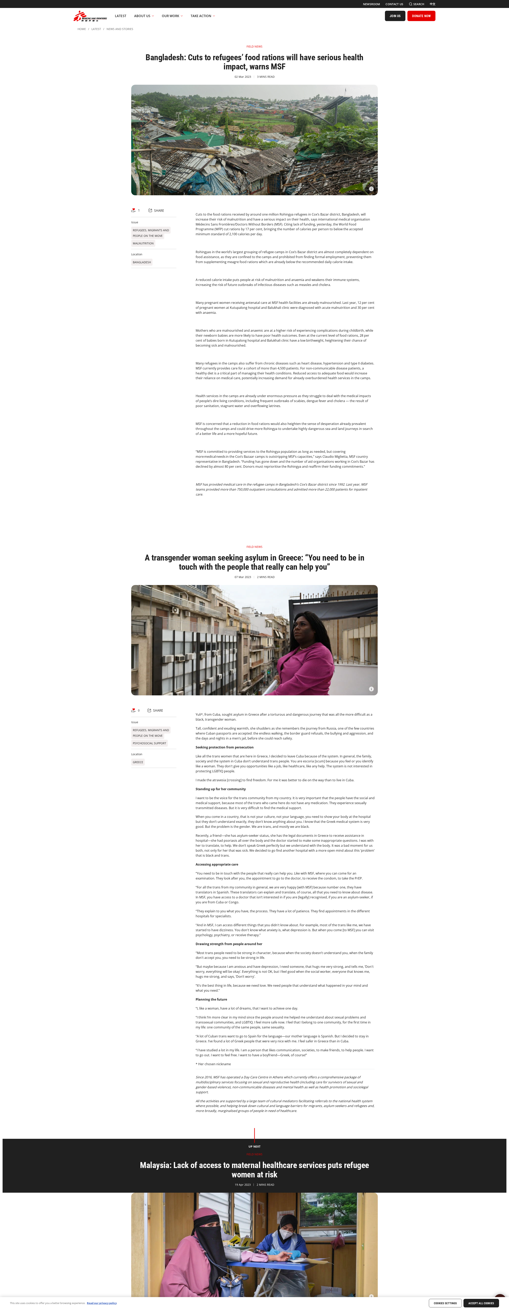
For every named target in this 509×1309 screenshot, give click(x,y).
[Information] (371, 189)
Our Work (170, 16)
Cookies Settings (445, 1303)
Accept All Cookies (481, 1303)
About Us (142, 16)
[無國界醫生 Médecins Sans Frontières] (90, 15)
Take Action (201, 16)
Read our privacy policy (102, 1303)
